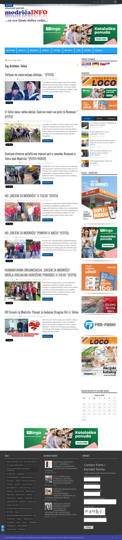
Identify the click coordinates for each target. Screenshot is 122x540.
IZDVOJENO (28, 79)
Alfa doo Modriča (12, 461)
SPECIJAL (56, 50)
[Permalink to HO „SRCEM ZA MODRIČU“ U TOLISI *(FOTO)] (23, 221)
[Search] (115, 2)
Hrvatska (9, 484)
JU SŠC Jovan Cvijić (24, 488)
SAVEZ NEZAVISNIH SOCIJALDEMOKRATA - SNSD (22, 515)
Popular (87, 118)
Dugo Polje (20, 474)
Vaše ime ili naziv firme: (92, 476)
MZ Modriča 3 (11, 498)
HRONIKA (21, 79)
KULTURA (35, 79)
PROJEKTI (45, 50)
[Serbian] (108, 64)
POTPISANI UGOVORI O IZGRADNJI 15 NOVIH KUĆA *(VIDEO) (103, 124)
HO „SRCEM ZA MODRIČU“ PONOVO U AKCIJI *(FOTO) (37, 232)
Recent (99, 118)
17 (84, 411)
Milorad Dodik (19, 491)
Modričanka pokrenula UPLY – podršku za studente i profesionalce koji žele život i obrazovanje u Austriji (61, 466)
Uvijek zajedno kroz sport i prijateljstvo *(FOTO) (99, 133)
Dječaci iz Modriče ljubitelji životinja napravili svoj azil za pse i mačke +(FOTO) (102, 142)
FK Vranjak (10, 481)
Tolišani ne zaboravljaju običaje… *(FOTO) (29, 74)
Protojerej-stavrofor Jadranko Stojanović (20, 508)
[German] (96, 64)
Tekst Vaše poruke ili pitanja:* (94, 498)
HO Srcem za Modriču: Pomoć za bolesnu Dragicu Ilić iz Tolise (41, 312)
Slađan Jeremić (28, 519)
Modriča (29, 494)
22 (109, 411)
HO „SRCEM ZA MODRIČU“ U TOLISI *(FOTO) (31, 195)
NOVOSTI (21, 50)
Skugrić (19, 519)
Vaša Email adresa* (91, 484)
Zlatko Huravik (11, 529)
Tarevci (24, 522)
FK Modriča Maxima (26, 477)
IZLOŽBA (87, 50)
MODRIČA (41, 79)
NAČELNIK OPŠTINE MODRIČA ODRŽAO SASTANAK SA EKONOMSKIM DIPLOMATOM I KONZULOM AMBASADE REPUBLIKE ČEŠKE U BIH (60, 509)
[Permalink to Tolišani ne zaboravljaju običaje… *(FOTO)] (23, 100)
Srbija (18, 522)
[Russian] (104, 64)
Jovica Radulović (12, 488)
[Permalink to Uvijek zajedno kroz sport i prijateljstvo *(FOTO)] (85, 137)
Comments (111, 118)
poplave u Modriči (12, 505)
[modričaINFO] (26, 20)
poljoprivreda (32, 501)
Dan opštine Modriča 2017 (15, 465)
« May (83, 420)
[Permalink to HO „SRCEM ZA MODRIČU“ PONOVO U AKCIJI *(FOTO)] (23, 258)
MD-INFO (68, 50)
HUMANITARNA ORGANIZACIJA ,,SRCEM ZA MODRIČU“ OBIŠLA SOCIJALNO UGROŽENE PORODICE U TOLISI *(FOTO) (40, 272)
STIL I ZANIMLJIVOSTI (51, 79)
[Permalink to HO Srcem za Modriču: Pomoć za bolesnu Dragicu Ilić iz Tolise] (23, 337)
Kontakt (98, 50)
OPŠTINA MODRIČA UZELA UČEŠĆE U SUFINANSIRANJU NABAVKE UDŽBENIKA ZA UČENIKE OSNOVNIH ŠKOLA (60, 493)
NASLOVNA (10, 50)
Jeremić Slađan (27, 484)
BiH (21, 461)
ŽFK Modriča (22, 529)
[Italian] (100, 64)
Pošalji (88, 527)
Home (9, 60)
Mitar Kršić (10, 494)
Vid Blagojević (11, 526)
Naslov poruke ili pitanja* (93, 491)
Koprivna (10, 491)
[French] (92, 64)
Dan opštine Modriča (30, 461)
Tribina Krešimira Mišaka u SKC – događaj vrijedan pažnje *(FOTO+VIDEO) (101, 153)
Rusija (17, 512)
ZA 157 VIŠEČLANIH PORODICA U (25, 2)
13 (99, 407)
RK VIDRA (10, 512)
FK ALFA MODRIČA (12, 477)
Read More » (47, 96)
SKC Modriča (11, 519)
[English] (88, 64)
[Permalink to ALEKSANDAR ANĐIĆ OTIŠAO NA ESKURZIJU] (85, 166)
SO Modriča (10, 522)
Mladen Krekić (20, 494)
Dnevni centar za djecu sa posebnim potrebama (18, 469)
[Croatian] (83, 64)
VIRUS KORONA (22, 526)
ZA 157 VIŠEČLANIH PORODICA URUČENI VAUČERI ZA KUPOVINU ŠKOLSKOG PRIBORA (63, 479)
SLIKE (78, 50)
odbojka (20, 498)
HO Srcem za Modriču (29, 481)
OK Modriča (28, 498)
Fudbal (18, 481)
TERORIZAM (32, 522)
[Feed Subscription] (78, 65)
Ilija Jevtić (17, 484)
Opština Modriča (12, 501)
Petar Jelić (22, 501)
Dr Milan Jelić (11, 474)
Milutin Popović (31, 491)
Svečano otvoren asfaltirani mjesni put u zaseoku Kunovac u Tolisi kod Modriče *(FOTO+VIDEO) (40, 156)
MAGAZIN (34, 50)
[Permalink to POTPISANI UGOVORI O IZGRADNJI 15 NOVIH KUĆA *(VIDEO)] (85, 128)
